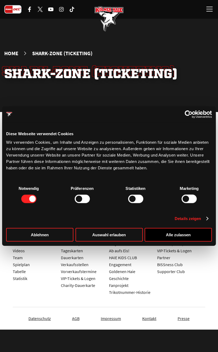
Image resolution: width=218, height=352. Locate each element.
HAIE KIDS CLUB (123, 257)
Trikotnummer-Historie (129, 292)
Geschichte (119, 278)
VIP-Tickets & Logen (78, 278)
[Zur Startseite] (109, 18)
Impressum (111, 318)
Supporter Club (171, 271)
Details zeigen (188, 218)
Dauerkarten (72, 257)
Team (18, 257)
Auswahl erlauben (109, 234)
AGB (75, 318)
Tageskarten (72, 250)
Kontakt (149, 318)
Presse (184, 318)
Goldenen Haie (122, 271)
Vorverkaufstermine (79, 271)
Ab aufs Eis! (119, 250)
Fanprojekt (118, 285)
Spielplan (21, 264)
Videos (19, 250)
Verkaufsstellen (75, 264)
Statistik (20, 278)
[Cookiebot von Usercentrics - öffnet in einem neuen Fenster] (188, 114)
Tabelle (19, 271)
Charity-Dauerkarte (78, 285)
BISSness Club (170, 264)
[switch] (82, 199)
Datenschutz (39, 318)
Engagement (120, 264)
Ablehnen (40, 234)
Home (11, 53)
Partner (163, 257)
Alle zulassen (178, 234)
